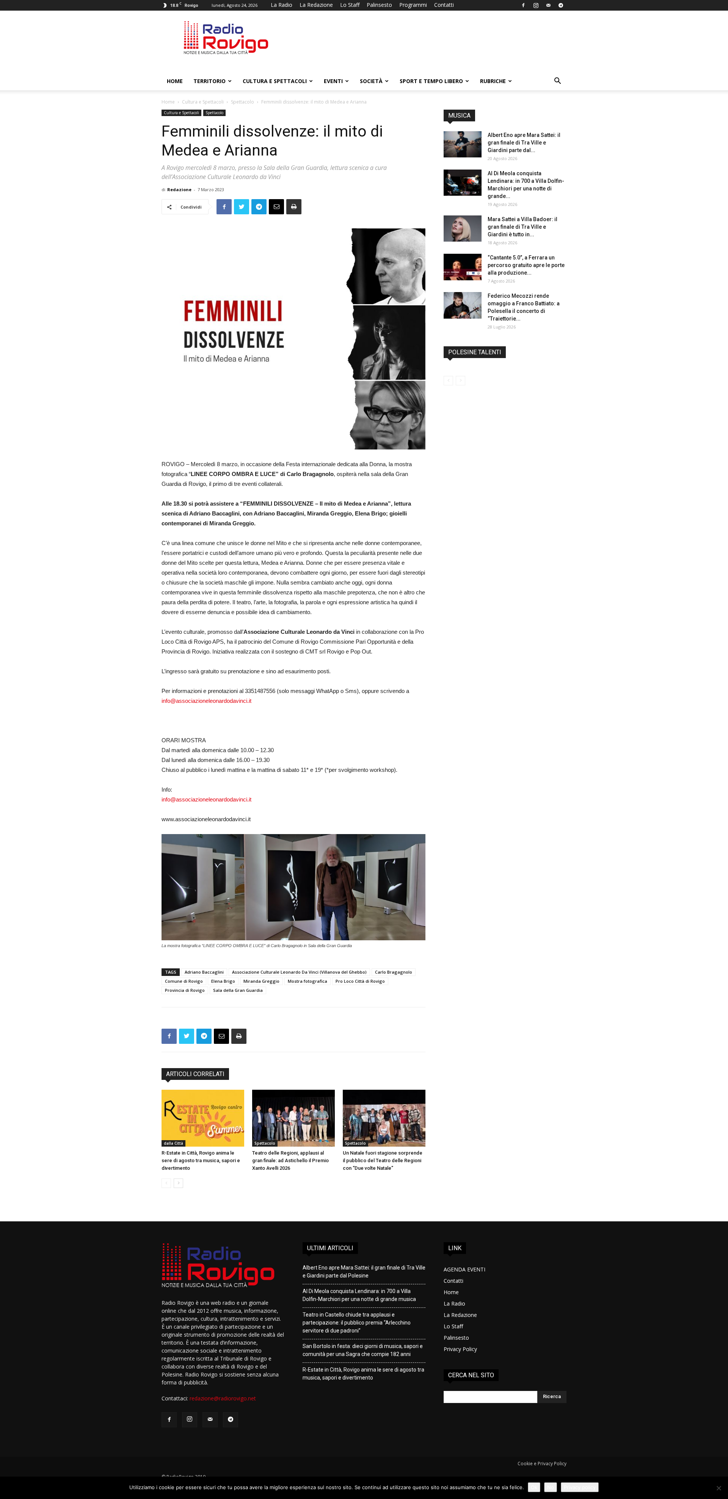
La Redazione (316, 4)
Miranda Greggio (261, 981)
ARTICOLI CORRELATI (195, 1074)
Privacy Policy (460, 1349)
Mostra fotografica (307, 981)
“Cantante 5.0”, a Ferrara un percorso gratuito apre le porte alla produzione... (526, 265)
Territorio (209, 81)
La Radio (281, 4)
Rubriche (493, 81)
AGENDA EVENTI (464, 1269)
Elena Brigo (223, 981)
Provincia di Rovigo (185, 990)
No (550, 1487)
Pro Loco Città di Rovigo (360, 981)
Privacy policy (580, 1487)
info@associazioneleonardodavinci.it (206, 701)
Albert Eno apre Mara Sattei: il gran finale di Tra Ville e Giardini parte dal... (524, 142)
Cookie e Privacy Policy (542, 1463)
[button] (557, 81)
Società (371, 81)
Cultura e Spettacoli (275, 81)
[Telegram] (560, 5)
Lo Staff (349, 4)
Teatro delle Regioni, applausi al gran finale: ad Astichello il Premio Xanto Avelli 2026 (290, 1160)
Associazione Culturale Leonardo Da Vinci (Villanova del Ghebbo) (299, 972)
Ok (534, 1487)
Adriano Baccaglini (204, 972)
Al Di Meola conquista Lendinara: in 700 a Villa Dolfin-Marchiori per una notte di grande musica (359, 1295)
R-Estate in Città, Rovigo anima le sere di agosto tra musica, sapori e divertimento (201, 1160)
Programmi (413, 4)
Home (175, 81)
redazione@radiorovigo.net (223, 1398)
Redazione (179, 189)
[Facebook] (523, 5)
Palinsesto (379, 4)
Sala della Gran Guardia (238, 990)
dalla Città (173, 1143)
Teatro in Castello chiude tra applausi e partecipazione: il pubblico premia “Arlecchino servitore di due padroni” (357, 1323)
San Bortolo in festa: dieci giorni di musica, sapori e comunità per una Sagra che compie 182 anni (363, 1350)
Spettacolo (242, 102)
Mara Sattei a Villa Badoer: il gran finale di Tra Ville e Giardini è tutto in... (522, 226)
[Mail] (548, 5)
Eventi (333, 81)
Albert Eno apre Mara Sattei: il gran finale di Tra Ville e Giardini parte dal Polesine (364, 1272)
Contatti (444, 4)
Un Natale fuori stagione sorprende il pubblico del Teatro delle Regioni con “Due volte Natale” (382, 1160)
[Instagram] (535, 5)
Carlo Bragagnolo (393, 972)
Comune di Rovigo (184, 981)
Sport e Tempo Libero (431, 81)
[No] (718, 1488)
